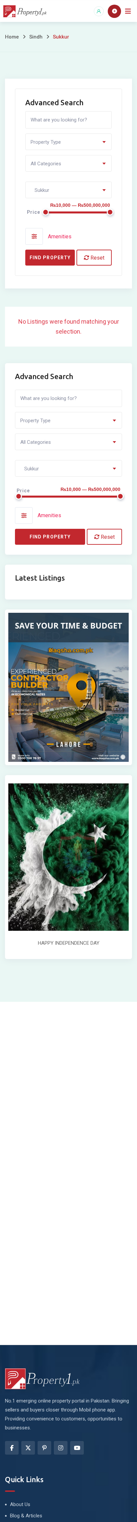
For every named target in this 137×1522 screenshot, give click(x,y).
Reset (96, 258)
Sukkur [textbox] (40, 190)
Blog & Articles (26, 1516)
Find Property (50, 257)
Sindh (36, 37)
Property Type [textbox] (46, 142)
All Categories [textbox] (46, 164)
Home (12, 37)
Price (33, 212)
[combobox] (68, 141)
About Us (20, 1504)
